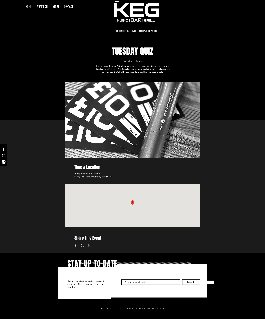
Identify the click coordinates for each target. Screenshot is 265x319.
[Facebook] (4, 149)
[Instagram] (4, 156)
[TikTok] (4, 162)
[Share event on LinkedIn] (89, 245)
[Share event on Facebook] (75, 245)
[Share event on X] (82, 245)
